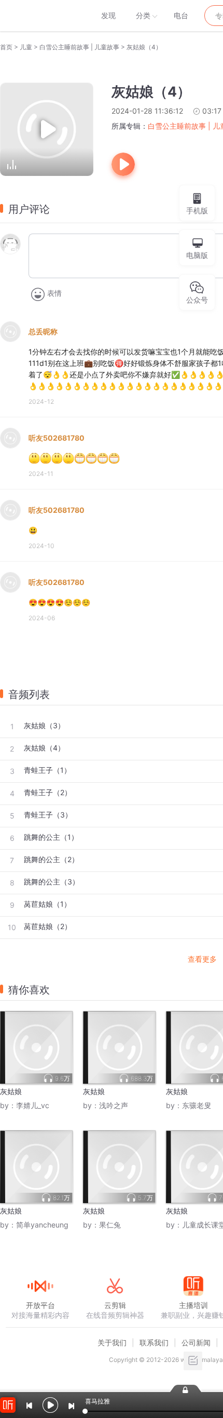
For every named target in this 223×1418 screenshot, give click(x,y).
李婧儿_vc (32, 1105)
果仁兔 (110, 1224)
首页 (6, 47)
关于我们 (112, 1342)
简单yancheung (42, 1224)
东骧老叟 (196, 1105)
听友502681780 (57, 437)
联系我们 (154, 1342)
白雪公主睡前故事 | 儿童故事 (79, 47)
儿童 (26, 47)
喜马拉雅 (40, 15)
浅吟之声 (113, 1105)
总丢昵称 (43, 331)
